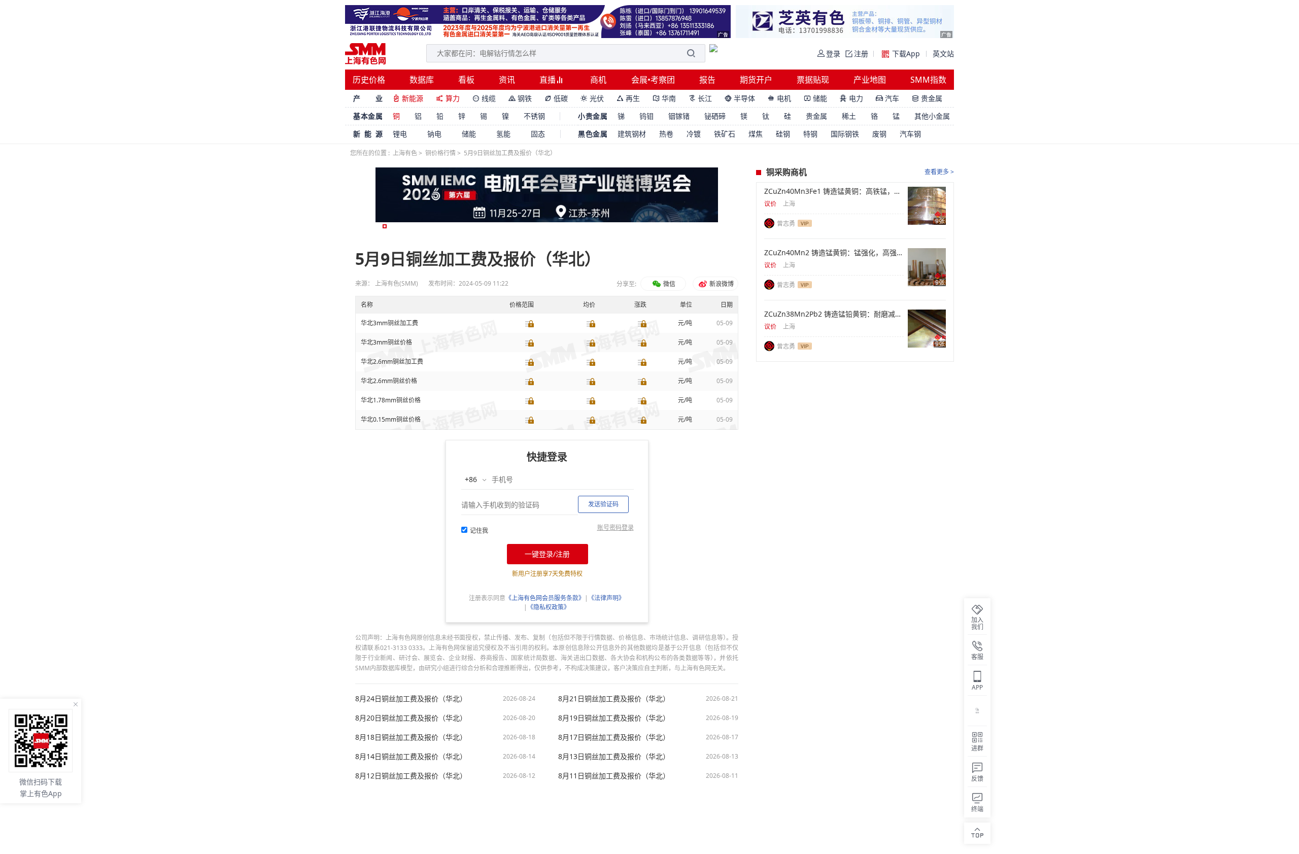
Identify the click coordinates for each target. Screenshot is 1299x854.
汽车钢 (910, 134)
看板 (466, 79)
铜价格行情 (440, 153)
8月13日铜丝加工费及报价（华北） (614, 756)
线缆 (484, 98)
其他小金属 (932, 116)
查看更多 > (939, 171)
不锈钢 (534, 116)
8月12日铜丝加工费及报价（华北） (411, 775)
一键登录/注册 (547, 554)
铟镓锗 (679, 116)
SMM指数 (928, 79)
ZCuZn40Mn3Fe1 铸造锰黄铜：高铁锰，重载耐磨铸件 (834, 191)
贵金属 (927, 98)
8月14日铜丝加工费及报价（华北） (411, 756)
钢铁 (520, 98)
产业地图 (869, 79)
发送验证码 (603, 504)
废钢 (879, 134)
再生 (628, 98)
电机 (779, 98)
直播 (548, 79)
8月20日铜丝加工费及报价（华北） (411, 718)
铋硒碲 (715, 116)
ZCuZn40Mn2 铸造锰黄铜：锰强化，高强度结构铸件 (834, 252)
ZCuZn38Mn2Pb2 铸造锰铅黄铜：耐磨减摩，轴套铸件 (834, 314)
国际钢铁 (845, 134)
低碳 (556, 98)
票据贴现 (813, 79)
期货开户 (756, 79)
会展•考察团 (653, 79)
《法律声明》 (606, 598)
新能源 (408, 98)
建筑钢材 (632, 134)
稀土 (849, 116)
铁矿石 (724, 134)
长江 (700, 98)
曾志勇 (786, 223)
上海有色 (405, 153)
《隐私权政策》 (548, 607)
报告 (707, 79)
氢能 (503, 134)
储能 (815, 98)
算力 (448, 98)
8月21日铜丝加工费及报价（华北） (614, 698)
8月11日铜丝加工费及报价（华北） (614, 775)
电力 (851, 98)
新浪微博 (721, 284)
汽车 (887, 98)
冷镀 (694, 134)
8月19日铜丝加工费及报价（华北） (614, 718)
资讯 (507, 79)
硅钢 (783, 134)
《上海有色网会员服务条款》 (545, 598)
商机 (598, 79)
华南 (664, 98)
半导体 (740, 98)
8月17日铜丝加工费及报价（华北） (614, 737)
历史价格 (369, 79)
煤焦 (755, 134)
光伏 (592, 98)
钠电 (434, 134)
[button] (385, 226)
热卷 (666, 134)
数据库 (421, 79)
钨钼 (646, 116)
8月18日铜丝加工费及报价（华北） (411, 737)
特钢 (810, 134)
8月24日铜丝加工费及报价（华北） (411, 698)
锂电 (400, 134)
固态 (538, 134)
